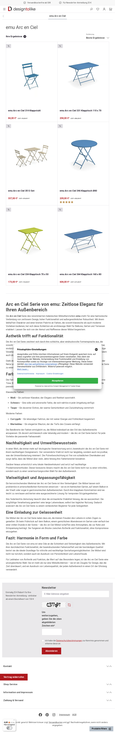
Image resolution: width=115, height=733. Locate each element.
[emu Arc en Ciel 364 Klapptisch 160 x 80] (83, 239)
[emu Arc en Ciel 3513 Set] (31, 155)
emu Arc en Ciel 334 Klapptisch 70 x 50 (28, 274)
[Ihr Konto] (104, 9)
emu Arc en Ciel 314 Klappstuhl (24, 110)
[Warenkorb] (110, 9)
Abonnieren (51, 651)
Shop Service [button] (10, 684)
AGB (74, 714)
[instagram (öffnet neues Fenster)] (54, 714)
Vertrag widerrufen (14, 677)
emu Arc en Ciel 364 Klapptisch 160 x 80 (80, 274)
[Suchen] (91, 9)
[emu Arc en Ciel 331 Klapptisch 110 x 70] (83, 75)
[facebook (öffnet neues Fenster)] (40, 714)
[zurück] (3, 16)
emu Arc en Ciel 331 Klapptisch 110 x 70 (80, 110)
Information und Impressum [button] (18, 692)
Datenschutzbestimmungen (69, 640)
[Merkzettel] (97, 9)
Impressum (64, 714)
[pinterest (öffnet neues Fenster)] (47, 714)
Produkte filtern (99, 729)
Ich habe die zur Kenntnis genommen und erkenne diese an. (76, 642)
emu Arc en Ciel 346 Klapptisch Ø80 (78, 190)
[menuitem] (65, 714)
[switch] (9, 728)
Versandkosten (56, 722)
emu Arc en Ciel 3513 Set (21, 190)
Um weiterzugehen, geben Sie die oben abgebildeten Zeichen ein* (52, 619)
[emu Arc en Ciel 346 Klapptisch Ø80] (83, 155)
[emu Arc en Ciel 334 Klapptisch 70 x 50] (31, 239)
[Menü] (4, 9)
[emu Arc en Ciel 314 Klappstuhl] (31, 75)
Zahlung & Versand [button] (13, 700)
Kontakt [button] (7, 666)
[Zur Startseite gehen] (21, 9)
